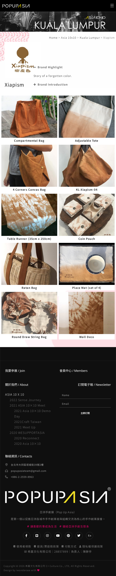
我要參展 (11, 371)
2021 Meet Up (24, 427)
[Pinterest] (68, 535)
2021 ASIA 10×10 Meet (27, 405)
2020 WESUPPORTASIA (27, 432)
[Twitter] (79, 535)
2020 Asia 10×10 (27, 443)
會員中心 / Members (74, 371)
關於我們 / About (16, 385)
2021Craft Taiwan (27, 421)
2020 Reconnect (26, 438)
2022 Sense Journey (25, 400)
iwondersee (23, 570)
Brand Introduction (53, 84)
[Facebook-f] (26, 535)
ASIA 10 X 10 (14, 394)
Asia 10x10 (68, 37)
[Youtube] (58, 535)
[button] (72, 67)
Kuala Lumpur (90, 37)
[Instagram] (47, 535)
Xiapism (14, 84)
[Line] (37, 535)
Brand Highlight (50, 67)
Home (53, 37)
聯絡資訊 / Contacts (18, 456)
